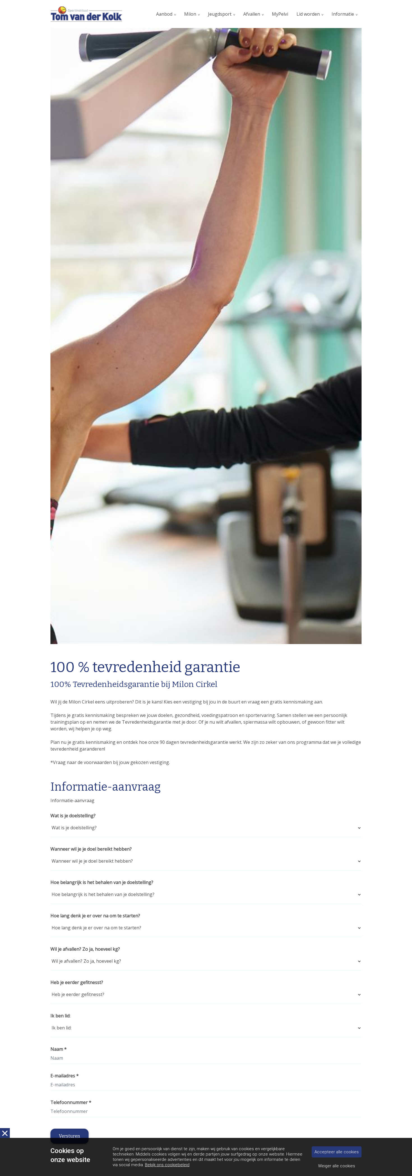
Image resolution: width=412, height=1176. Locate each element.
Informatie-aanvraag (72, 800)
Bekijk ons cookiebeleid (167, 1164)
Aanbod (164, 14)
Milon (190, 14)
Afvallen (251, 14)
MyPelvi (280, 14)
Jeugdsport (220, 14)
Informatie (343, 14)
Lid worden (308, 14)
